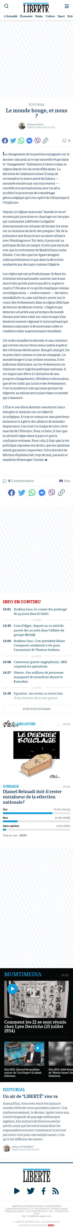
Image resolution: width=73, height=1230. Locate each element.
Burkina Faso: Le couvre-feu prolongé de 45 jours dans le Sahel (40, 611)
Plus (66, 724)
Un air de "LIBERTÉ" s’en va (30, 1096)
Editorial (14, 1089)
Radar (39, 16)
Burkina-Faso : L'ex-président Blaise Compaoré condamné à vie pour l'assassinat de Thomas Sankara (39, 645)
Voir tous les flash (36, 709)
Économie (26, 16)
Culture (50, 16)
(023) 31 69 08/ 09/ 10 (36, 1211)
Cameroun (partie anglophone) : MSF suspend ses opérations (40, 664)
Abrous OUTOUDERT (22, 1147)
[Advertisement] (36, 59)
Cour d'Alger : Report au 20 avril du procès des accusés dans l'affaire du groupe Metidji (39, 630)
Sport (61, 16)
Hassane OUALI (35, 124)
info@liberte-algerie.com (39, 1216)
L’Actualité (10, 16)
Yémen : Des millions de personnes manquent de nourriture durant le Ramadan (39, 677)
